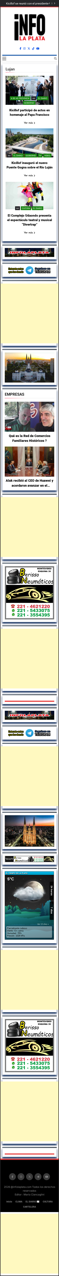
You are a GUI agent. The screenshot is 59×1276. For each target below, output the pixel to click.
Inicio (9, 1201)
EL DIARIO (42, 98)
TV (40, 155)
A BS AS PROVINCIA (20, 98)
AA (33, 98)
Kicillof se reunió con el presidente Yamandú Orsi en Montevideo (27, 3)
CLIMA (18, 1201)
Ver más (28, 123)
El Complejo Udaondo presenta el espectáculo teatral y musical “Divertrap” (29, 220)
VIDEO (47, 155)
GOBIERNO (29, 102)
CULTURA (26, 208)
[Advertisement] (29, 313)
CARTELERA (29, 1206)
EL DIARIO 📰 (32, 1201)
